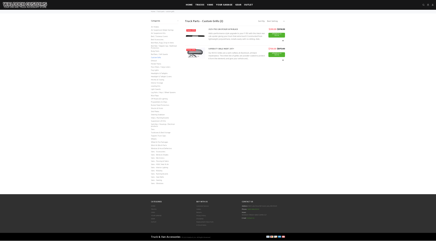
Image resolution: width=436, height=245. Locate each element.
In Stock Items (201, 225)
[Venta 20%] (195, 35)
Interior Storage (157, 83)
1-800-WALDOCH (253, 209)
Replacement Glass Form (204, 222)
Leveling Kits (155, 86)
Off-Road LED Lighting (159, 99)
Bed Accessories (157, 39)
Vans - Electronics (157, 158)
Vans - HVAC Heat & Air (160, 164)
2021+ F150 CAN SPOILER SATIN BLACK (223, 29)
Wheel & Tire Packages (159, 142)
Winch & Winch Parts (159, 145)
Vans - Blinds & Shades (159, 155)
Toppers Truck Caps (158, 136)
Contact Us (250, 218)
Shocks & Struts (157, 108)
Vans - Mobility (156, 170)
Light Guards (156, 89)
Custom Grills (156, 57)
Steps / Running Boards (160, 118)
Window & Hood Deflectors (161, 148)
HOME (153, 206)
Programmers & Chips (159, 102)
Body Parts (155, 51)
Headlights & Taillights (159, 73)
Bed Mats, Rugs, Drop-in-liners (162, 43)
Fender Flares (156, 64)
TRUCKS (154, 209)
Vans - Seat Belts (157, 177)
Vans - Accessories (158, 151)
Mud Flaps (155, 95)
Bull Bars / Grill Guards (159, 54)
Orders (198, 209)
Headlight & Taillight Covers (161, 76)
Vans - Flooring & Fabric (160, 161)
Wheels (154, 139)
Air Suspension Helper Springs (162, 30)
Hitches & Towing (157, 79)
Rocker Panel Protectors (160, 105)
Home (153, 11)
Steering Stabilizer (158, 114)
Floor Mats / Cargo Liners (160, 67)
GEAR (153, 219)
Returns (199, 212)
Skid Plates (155, 111)
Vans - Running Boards (159, 174)
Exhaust (154, 60)
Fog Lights (155, 70)
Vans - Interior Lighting (159, 167)
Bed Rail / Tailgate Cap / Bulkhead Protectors (164, 47)
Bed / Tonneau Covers (159, 36)
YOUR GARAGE (156, 215)
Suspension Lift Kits (158, 121)
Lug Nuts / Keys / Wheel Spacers (163, 92)
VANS (153, 212)
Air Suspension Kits (158, 33)
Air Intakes (155, 27)
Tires (153, 129)
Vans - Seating (156, 180)
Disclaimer (199, 219)
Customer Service (202, 206)
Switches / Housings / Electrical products (163, 125)
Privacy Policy (201, 215)
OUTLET (153, 222)
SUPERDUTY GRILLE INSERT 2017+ (221, 48)
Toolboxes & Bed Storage (160, 132)
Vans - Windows (157, 183)
